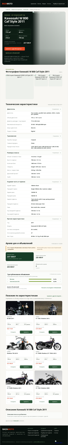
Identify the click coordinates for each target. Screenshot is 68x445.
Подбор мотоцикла (46, 433)
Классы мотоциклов (33, 435)
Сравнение (33, 3)
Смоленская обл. (15, 281)
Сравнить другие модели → (54, 296)
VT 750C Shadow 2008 (42, 388)
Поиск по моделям (33, 430)
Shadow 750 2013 (12, 353)
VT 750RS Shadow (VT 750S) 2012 (46, 353)
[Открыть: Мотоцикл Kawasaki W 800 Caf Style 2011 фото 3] (55, 80)
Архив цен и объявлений (12, 53)
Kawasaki (25, 9)
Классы (39, 3)
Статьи (49, 3)
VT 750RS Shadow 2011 (14, 388)
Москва (12, 279)
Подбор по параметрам (59, 3)
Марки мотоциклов (17, 9)
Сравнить (26, 332)
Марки (44, 3)
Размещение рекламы (44, 435)
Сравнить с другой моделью (15, 49)
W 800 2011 (10, 318)
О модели (13, 332)
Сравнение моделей (46, 430)
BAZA (8, 429)
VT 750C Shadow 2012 (42, 318)
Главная (8, 9)
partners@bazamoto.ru (39, 442)
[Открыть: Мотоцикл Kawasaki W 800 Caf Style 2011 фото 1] (20, 86)
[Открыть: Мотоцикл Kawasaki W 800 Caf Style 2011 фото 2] (41, 80)
